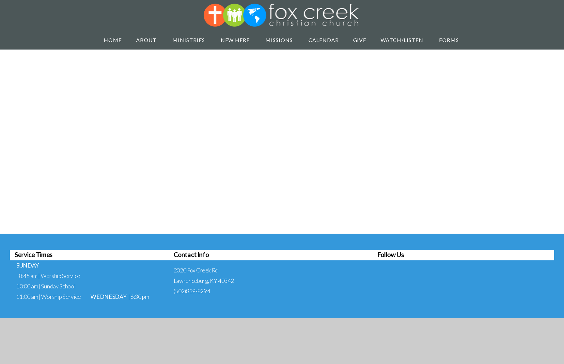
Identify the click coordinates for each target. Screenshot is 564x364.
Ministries (189, 40)
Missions (279, 40)
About (147, 40)
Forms (449, 40)
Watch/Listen (402, 40)
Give (360, 40)
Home (113, 40)
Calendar (323, 40)
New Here (236, 40)
